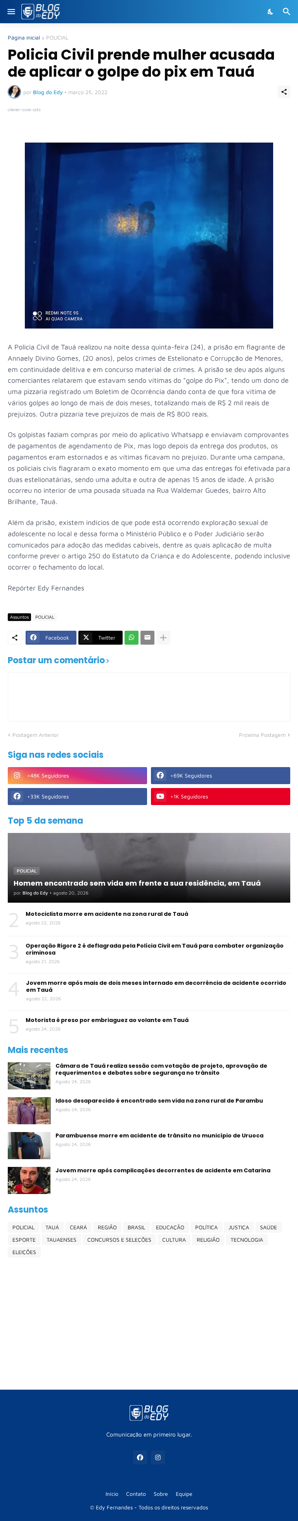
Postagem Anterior (35, 734)
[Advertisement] (149, 1323)
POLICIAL (57, 38)
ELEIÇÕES (24, 1252)
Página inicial (24, 38)
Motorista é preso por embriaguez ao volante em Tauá (107, 1020)
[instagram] (158, 1457)
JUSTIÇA (239, 1227)
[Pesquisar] (287, 11)
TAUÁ (52, 1227)
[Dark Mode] (270, 11)
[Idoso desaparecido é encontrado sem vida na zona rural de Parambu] (29, 1110)
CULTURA (174, 1239)
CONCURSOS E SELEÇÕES (119, 1239)
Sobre (161, 1493)
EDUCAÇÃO (170, 1227)
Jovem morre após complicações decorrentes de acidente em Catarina (162, 1170)
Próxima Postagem (262, 734)
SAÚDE (268, 1227)
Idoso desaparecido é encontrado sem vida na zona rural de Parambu (159, 1100)
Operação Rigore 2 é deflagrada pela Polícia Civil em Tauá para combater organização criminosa (155, 949)
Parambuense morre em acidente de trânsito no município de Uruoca (159, 1135)
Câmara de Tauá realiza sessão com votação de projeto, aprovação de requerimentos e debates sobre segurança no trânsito (161, 1069)
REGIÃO (107, 1227)
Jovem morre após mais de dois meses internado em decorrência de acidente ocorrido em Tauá (156, 986)
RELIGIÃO (208, 1239)
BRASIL (136, 1227)
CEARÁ (78, 1227)
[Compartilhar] (284, 92)
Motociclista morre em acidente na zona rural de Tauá (107, 913)
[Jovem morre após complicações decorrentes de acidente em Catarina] (29, 1180)
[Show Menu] (10, 11)
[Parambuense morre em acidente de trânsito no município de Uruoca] (29, 1145)
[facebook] (140, 1457)
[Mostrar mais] (163, 638)
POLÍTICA (206, 1227)
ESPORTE (24, 1239)
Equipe (184, 1493)
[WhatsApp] (132, 638)
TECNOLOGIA (246, 1239)
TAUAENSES (61, 1239)
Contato (136, 1493)
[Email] (147, 638)
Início (112, 1493)
